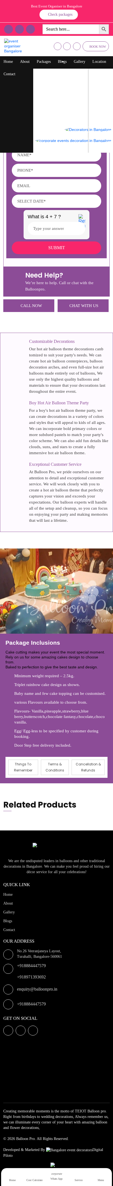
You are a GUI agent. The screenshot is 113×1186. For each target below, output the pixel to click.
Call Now (31, 305)
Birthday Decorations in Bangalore (65, 84)
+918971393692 (31, 977)
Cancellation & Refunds (88, 767)
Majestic (100, 106)
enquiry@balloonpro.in (37, 989)
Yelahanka (102, 84)
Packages (44, 62)
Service (79, 1180)
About (25, 62)
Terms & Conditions (55, 767)
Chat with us (83, 305)
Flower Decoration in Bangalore (64, 95)
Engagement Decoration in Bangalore (68, 150)
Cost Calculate (34, 1180)
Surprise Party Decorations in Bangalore (70, 106)
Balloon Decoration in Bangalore (64, 73)
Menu (101, 1180)
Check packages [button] (60, 14)
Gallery (79, 62)
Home (8, 62)
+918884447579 (31, 965)
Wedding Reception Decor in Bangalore (69, 117)
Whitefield (102, 95)
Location (99, 62)
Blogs (62, 62)
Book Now (97, 46)
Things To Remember (23, 767)
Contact (9, 74)
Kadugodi (101, 117)
